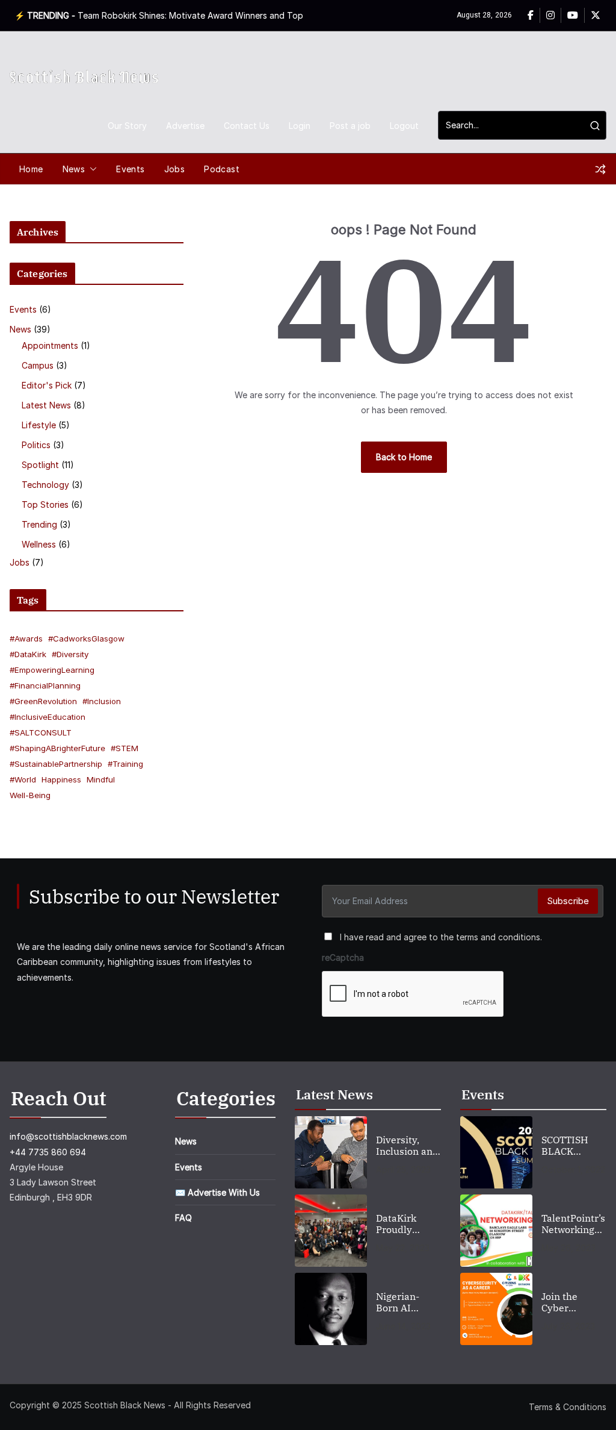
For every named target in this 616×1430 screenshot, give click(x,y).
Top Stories (45, 504)
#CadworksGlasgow (86, 638)
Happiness (61, 779)
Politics (36, 445)
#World (23, 779)
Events (130, 169)
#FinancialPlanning (45, 685)
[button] (91, 169)
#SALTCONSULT (41, 732)
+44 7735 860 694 (48, 1152)
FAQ (183, 1218)
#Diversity (70, 654)
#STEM (124, 748)
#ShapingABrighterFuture (57, 748)
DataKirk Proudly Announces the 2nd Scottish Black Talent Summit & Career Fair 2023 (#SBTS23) (408, 1224)
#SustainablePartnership (56, 764)
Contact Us (247, 125)
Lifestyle (39, 425)
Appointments (50, 345)
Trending (39, 524)
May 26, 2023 (568, 1248)
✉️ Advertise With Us (217, 1192)
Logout (404, 125)
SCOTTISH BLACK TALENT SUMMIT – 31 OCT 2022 (572, 1145)
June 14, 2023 (403, 1326)
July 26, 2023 (568, 1326)
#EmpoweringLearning (52, 670)
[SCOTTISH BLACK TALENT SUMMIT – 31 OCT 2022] (496, 1152)
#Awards (26, 638)
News (74, 169)
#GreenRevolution (43, 701)
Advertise (185, 125)
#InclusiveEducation (47, 717)
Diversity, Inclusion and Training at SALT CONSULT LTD (408, 1145)
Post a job (350, 125)
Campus (38, 365)
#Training (125, 764)
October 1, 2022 (573, 1169)
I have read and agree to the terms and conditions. (441, 937)
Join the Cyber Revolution (566, 1302)
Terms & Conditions (567, 1407)
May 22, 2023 (403, 1248)
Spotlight (40, 465)
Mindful (101, 779)
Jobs (174, 169)
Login (299, 125)
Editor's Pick (47, 385)
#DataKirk (28, 654)
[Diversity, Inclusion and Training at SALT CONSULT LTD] (331, 1152)
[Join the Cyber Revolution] (496, 1309)
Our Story (127, 125)
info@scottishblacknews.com (68, 1136)
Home (31, 169)
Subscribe (568, 901)
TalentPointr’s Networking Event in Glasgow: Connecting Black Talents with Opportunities (573, 1224)
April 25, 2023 (403, 1169)
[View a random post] (600, 169)
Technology (45, 484)
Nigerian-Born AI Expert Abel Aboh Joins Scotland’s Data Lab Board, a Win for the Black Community (405, 1302)
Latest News (46, 405)
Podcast (221, 169)
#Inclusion (101, 701)
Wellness (39, 544)
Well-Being (30, 795)
